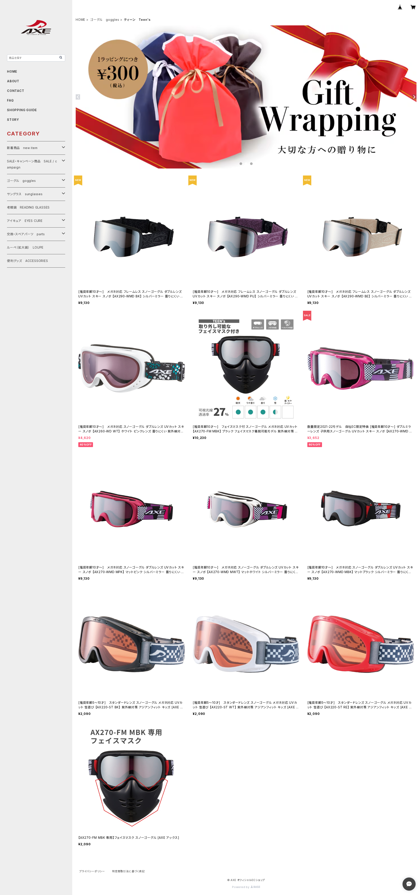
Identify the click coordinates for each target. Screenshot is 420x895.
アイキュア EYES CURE (25, 221)
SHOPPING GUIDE (22, 110)
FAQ (10, 100)
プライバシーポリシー (92, 871)
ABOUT (13, 81)
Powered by (241, 887)
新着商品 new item (22, 148)
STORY (13, 119)
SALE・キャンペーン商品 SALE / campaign (32, 164)
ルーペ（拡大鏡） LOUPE (25, 247)
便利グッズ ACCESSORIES (27, 261)
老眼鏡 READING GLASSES (28, 207)
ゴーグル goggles (104, 19)
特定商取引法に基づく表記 (128, 871)
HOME (80, 19)
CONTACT (15, 91)
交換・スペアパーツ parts (26, 234)
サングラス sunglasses (25, 194)
